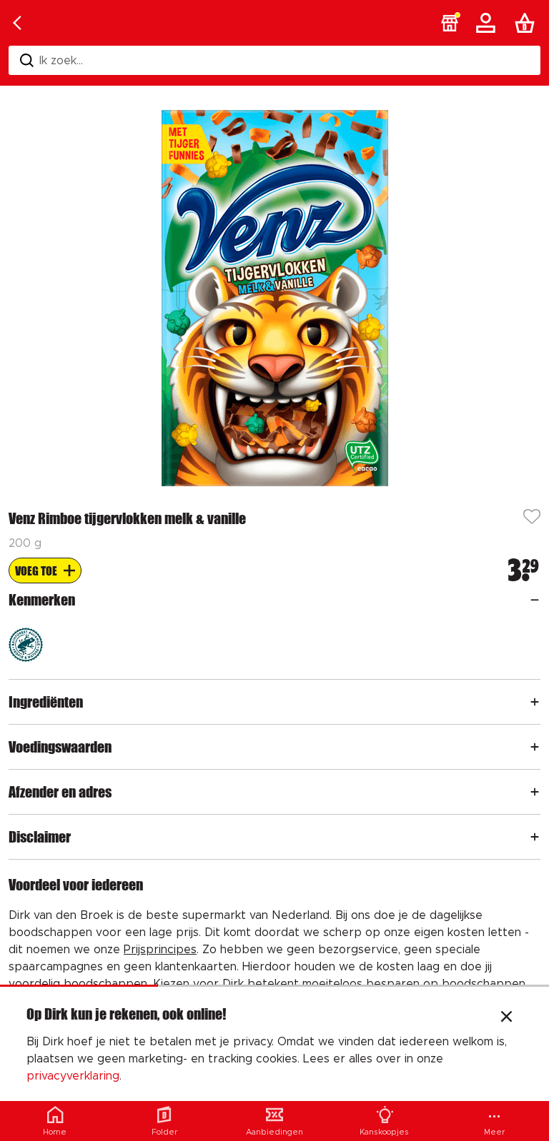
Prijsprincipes (160, 949)
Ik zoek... (61, 60)
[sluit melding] (506, 1018)
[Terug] (17, 22)
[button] (449, 23)
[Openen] (534, 599)
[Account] (488, 23)
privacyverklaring (72, 1076)
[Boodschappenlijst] (527, 23)
